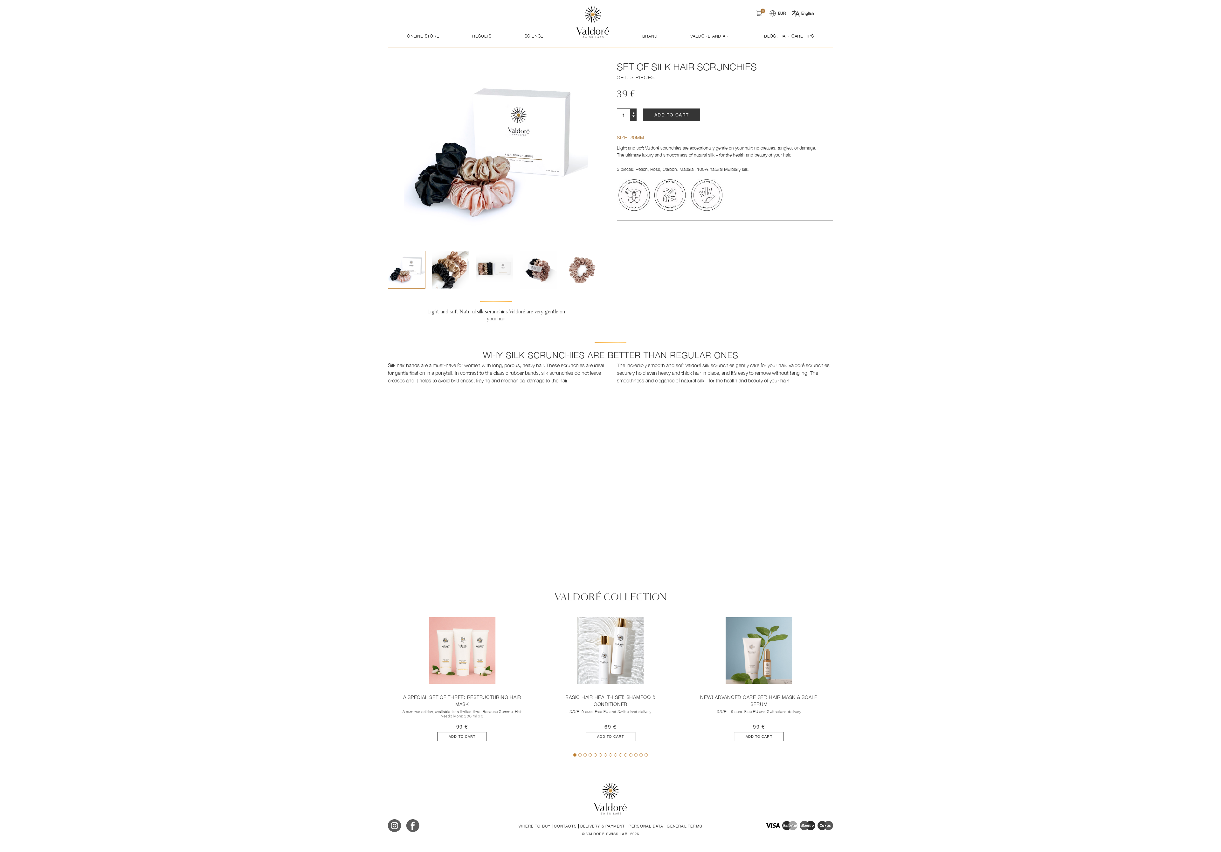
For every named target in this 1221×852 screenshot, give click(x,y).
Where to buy (534, 826)
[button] (597, 270)
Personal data (646, 826)
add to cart (671, 114)
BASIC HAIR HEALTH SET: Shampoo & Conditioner (610, 700)
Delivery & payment (602, 826)
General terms (684, 826)
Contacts (565, 826)
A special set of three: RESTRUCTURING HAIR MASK (462, 700)
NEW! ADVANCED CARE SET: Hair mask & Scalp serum (758, 700)
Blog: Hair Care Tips (789, 35)
